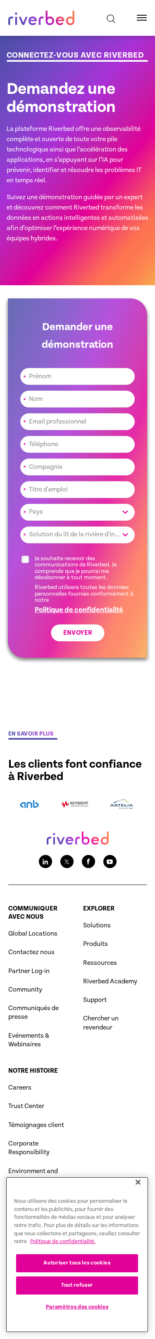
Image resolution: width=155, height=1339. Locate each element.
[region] (77, 1254)
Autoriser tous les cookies (76, 1263)
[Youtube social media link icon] (110, 861)
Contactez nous (31, 952)
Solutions (97, 925)
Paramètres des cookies (77, 1307)
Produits (95, 944)
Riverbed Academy (110, 981)
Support (95, 1000)
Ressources (100, 963)
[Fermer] (138, 1182)
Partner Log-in (29, 971)
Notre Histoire (33, 1071)
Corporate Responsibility (29, 1148)
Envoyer (77, 633)
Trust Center (26, 1106)
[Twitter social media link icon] (67, 861)
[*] (77, 367)
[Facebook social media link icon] (88, 861)
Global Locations (32, 934)
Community (25, 990)
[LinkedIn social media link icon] (45, 861)
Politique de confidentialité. (62, 1242)
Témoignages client (36, 1125)
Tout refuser (77, 1285)
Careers (19, 1088)
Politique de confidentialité (79, 609)
